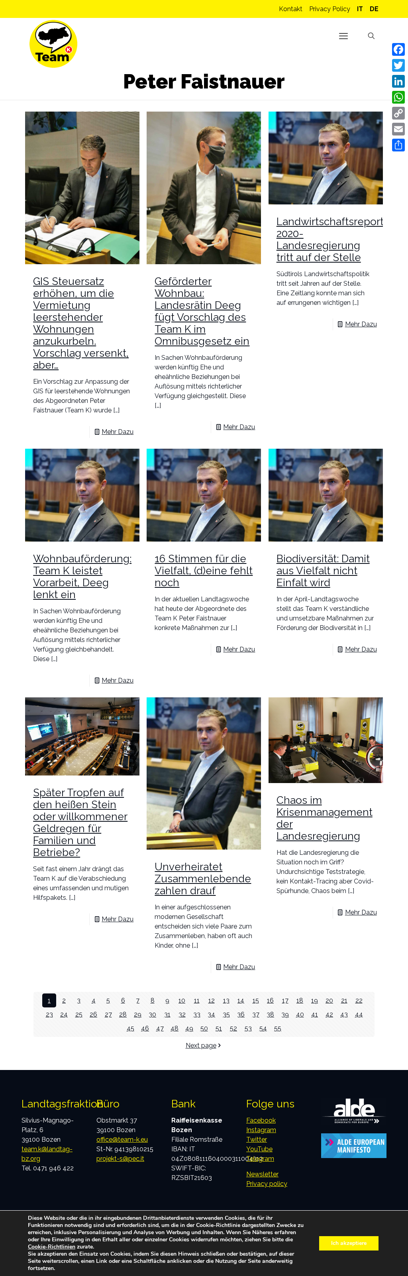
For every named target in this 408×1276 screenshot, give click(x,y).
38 (270, 1014)
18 (299, 1000)
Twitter (256, 1139)
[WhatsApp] (398, 97)
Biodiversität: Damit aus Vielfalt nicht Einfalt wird (323, 571)
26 (93, 1014)
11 (197, 1000)
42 (329, 1014)
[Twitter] (398, 65)
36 (241, 1014)
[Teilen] (398, 145)
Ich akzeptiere (349, 1243)
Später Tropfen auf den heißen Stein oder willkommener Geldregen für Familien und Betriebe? (80, 822)
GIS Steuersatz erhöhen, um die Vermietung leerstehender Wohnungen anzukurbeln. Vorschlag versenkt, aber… (81, 323)
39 (285, 1014)
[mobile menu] (343, 36)
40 (300, 1014)
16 (270, 1000)
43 (344, 1014)
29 (137, 1014)
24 (64, 1014)
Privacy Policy (329, 9)
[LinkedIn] (398, 81)
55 (277, 1028)
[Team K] (53, 44)
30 (152, 1014)
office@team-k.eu (122, 1139)
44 (359, 1014)
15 (256, 1000)
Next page (201, 1045)
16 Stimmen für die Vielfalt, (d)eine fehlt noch (204, 571)
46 (145, 1028)
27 (108, 1014)
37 (255, 1014)
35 (226, 1014)
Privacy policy (266, 1184)
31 (167, 1014)
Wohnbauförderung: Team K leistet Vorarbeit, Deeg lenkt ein (82, 577)
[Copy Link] (398, 113)
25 (78, 1014)
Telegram (260, 1158)
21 (344, 1000)
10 (181, 1000)
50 (204, 1028)
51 (219, 1028)
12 (211, 1000)
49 (189, 1028)
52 (233, 1028)
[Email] (398, 129)
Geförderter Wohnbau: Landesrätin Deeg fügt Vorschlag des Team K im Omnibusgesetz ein (202, 311)
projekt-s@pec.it (120, 1158)
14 (240, 1000)
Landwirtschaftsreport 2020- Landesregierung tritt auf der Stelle (330, 239)
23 (49, 1014)
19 (314, 1000)
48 (174, 1028)
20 (329, 1000)
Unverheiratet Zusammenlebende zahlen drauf (203, 879)
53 (248, 1028)
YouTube (259, 1149)
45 (130, 1028)
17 (285, 1000)
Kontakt (290, 9)
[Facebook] (398, 49)
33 (196, 1014)
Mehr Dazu (117, 432)
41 (314, 1014)
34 (211, 1014)
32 (182, 1014)
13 (226, 1000)
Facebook (261, 1120)
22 (359, 1000)
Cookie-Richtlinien (51, 1246)
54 (263, 1028)
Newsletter (262, 1174)
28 (123, 1014)
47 (160, 1028)
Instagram (261, 1130)
